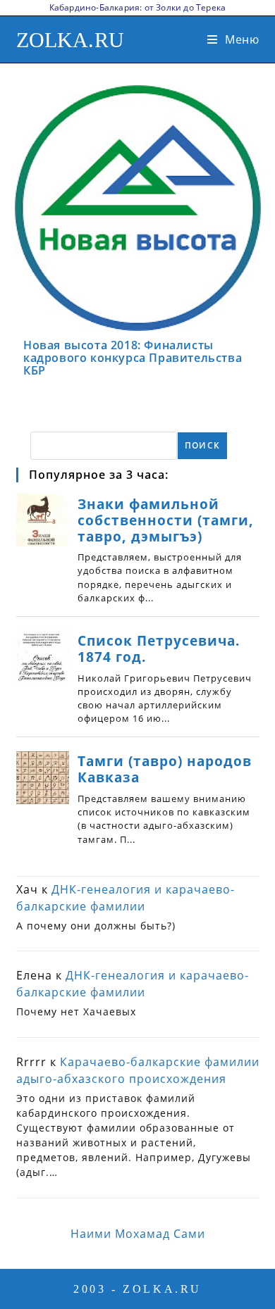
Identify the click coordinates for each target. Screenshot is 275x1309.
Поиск (202, 445)
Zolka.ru (70, 39)
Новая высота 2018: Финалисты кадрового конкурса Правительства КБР (132, 357)
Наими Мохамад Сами (138, 1233)
